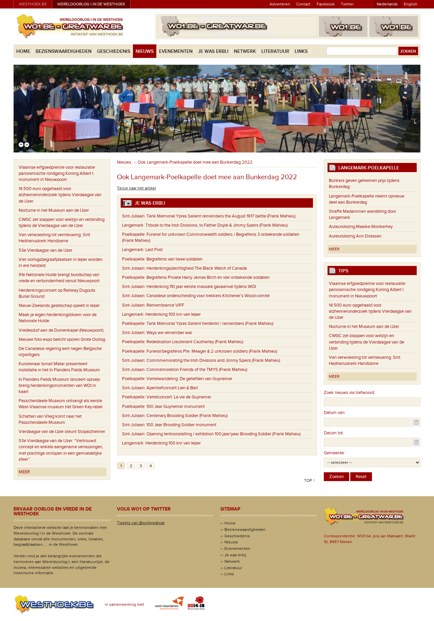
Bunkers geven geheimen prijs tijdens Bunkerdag (364, 183)
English (410, 4)
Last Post (142, 249)
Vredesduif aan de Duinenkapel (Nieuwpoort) (61, 330)
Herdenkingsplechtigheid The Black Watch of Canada (184, 268)
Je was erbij (213, 51)
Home (23, 51)
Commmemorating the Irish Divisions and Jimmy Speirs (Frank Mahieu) (201, 360)
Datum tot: (334, 433)
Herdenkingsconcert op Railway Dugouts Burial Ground (57, 293)
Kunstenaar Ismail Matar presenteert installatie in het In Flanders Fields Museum (59, 367)
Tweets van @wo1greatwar (141, 522)
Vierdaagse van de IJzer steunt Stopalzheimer (62, 431)
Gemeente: (334, 453)
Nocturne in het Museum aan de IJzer (54, 210)
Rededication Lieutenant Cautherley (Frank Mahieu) (182, 342)
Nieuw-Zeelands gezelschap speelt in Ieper (59, 305)
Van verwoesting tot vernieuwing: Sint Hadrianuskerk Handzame (54, 238)
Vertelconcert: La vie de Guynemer (166, 397)
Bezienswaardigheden (64, 51)
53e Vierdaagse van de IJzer (45, 250)
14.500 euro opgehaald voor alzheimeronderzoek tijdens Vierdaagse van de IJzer (60, 195)
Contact (303, 4)
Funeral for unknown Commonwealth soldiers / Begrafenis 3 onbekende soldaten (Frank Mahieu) (210, 237)
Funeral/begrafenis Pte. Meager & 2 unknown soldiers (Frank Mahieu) (199, 351)
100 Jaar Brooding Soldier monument (169, 425)
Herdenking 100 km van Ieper (161, 314)
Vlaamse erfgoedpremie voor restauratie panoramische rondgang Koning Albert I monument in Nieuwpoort (57, 173)
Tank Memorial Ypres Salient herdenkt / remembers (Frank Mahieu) (197, 323)
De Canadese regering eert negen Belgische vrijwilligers (60, 351)
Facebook (326, 4)
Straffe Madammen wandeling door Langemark (362, 214)
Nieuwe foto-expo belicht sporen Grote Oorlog (62, 339)
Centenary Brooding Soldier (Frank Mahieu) (175, 415)
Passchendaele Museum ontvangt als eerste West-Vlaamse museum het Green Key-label (60, 404)
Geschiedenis (113, 51)
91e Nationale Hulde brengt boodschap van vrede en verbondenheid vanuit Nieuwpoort (59, 278)
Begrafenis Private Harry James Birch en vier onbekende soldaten (196, 277)
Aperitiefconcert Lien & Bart (160, 388)
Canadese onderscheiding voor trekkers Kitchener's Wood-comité (196, 295)
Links (301, 51)
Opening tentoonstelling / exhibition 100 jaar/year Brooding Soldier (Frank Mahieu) (211, 434)
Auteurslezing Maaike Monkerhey (361, 226)
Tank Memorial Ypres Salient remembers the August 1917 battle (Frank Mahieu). (209, 216)
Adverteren (280, 4)
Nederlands (387, 4)
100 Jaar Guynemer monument (163, 406)
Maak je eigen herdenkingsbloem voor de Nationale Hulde (58, 318)
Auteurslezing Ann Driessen (355, 236)
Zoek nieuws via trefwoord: (349, 392)
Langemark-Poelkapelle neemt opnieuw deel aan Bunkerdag (367, 199)
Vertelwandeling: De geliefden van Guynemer (177, 378)
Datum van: (335, 412)
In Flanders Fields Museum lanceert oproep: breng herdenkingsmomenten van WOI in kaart (60, 385)
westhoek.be (33, 4)
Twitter (347, 4)
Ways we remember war (157, 332)
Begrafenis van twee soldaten (162, 259)
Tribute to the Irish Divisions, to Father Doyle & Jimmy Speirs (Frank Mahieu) (205, 225)
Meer (24, 472)
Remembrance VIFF (153, 305)
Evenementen (176, 51)
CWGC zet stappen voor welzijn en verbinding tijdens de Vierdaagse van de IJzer (61, 222)
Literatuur (275, 51)
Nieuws (145, 51)
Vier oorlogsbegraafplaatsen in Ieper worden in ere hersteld (60, 262)
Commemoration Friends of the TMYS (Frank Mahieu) (184, 369)
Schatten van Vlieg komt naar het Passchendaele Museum (50, 419)
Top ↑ (309, 480)
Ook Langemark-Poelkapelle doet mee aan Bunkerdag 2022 (195, 162)
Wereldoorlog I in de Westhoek (91, 4)
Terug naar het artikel (136, 188)
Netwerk (245, 51)
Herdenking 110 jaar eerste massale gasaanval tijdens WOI (189, 286)
